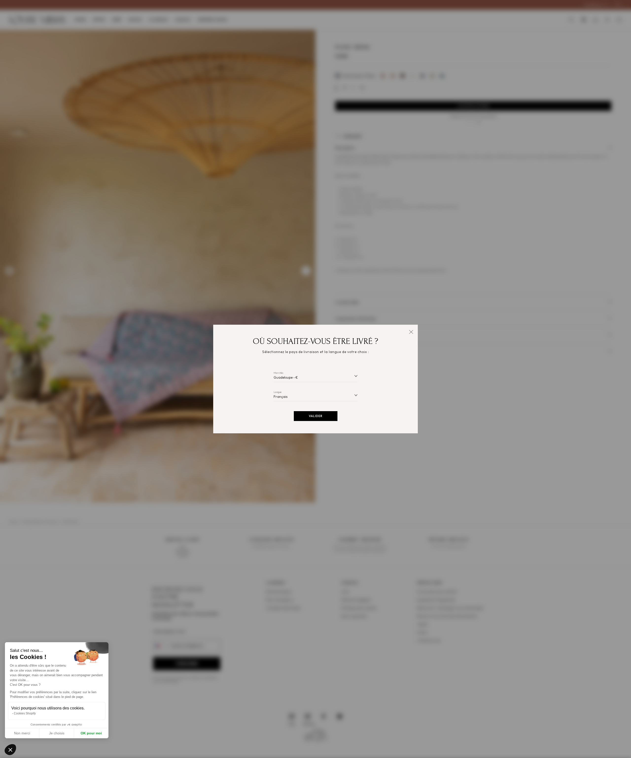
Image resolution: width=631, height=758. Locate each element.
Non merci (22, 733)
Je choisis (56, 733)
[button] (10, 750)
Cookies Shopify (25, 713)
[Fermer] (411, 331)
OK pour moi (91, 733)
